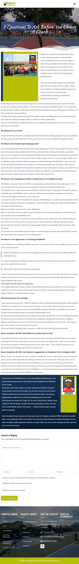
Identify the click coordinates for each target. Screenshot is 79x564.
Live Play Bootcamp (6, 536)
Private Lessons (8, 548)
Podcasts (26, 537)
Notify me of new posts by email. (14, 490)
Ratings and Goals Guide (29, 523)
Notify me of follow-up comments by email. (17, 483)
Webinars (26, 532)
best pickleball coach (19, 328)
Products (26, 546)
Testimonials (27, 541)
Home (5, 522)
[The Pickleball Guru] (9, 3)
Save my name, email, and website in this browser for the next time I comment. (29, 478)
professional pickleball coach (39, 312)
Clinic (5, 526)
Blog (24, 528)
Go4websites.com (52, 560)
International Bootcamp (7, 542)
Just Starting (7, 531)
